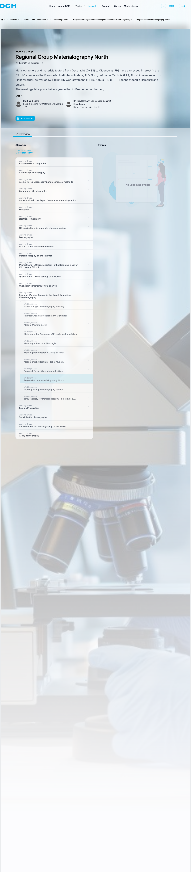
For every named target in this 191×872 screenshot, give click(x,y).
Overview (24, 133)
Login (183, 6)
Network (13, 19)
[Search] (163, 6)
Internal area (27, 118)
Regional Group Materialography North (153, 19)
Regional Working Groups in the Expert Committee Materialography (101, 19)
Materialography (60, 19)
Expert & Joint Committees (35, 19)
